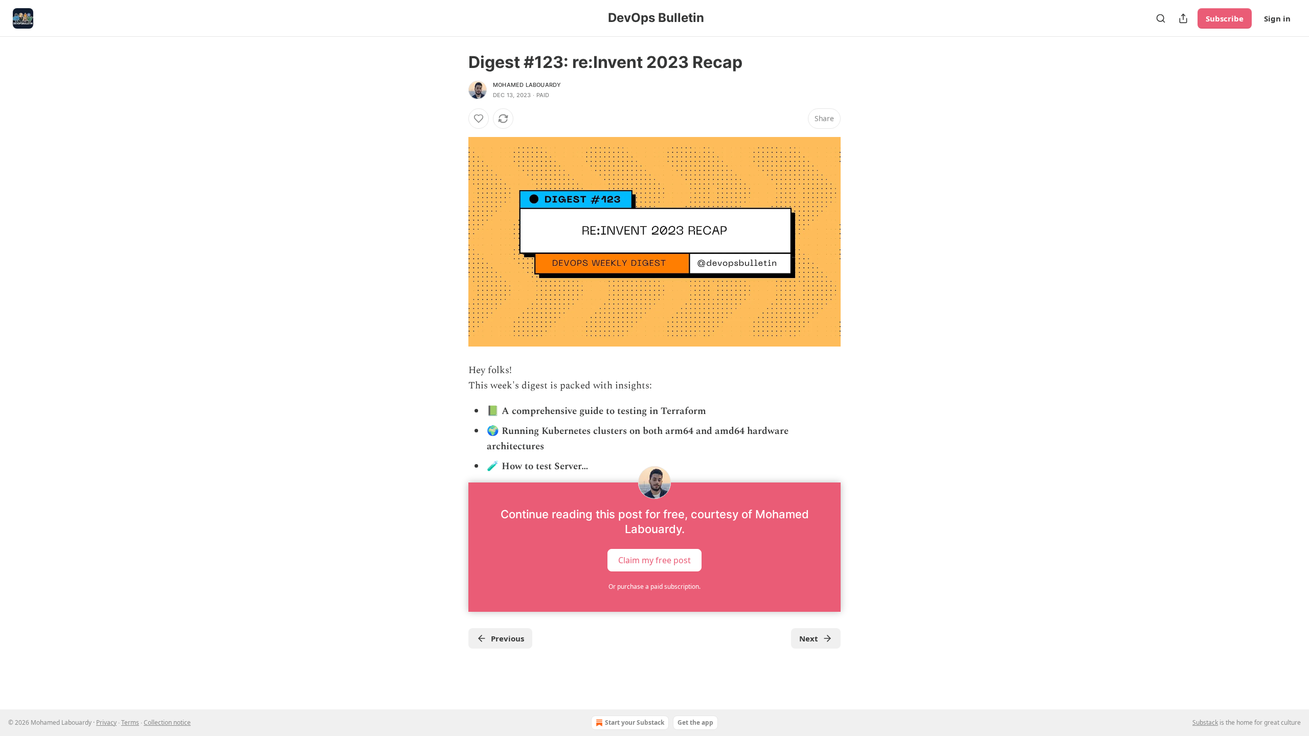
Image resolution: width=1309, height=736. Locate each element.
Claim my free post (654, 559)
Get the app (695, 722)
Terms (130, 722)
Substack (1205, 722)
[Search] (1160, 18)
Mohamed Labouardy (527, 84)
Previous (507, 638)
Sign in (1277, 18)
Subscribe (1225, 18)
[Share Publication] (1183, 18)
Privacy (106, 722)
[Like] (478, 118)
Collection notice (167, 722)
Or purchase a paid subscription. (654, 586)
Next (808, 638)
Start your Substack (634, 722)
